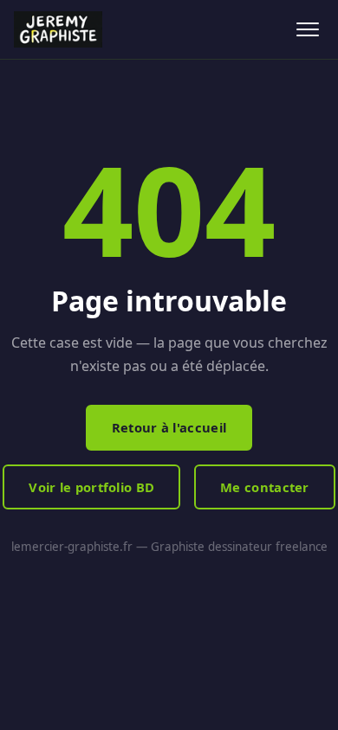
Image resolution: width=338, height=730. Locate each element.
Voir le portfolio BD (91, 487)
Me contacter (264, 487)
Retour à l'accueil (169, 427)
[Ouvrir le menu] (308, 29)
